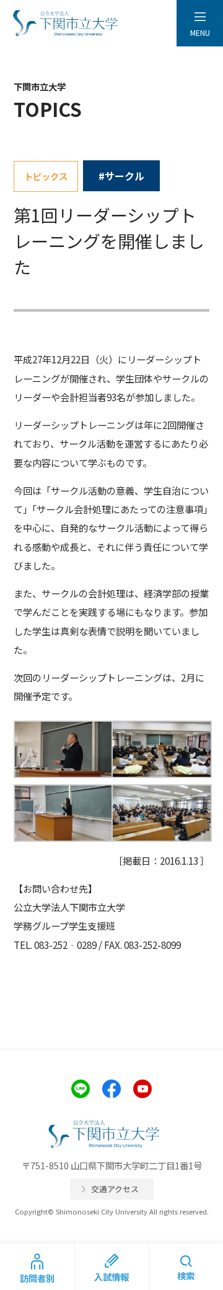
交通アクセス (115, 1189)
